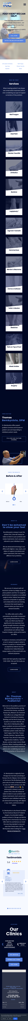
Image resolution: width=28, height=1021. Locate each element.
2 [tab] (14, 504)
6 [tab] (15, 908)
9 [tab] (20, 908)
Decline (10, 1018)
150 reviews (14, 863)
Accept (15, 1018)
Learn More (14, 562)
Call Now (14, 35)
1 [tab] (13, 504)
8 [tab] (18, 908)
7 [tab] (17, 908)
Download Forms (14, 959)
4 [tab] (12, 908)
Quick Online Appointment (14, 40)
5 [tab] (14, 908)
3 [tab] (10, 908)
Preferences (4, 1018)
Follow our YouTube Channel (14, 439)
